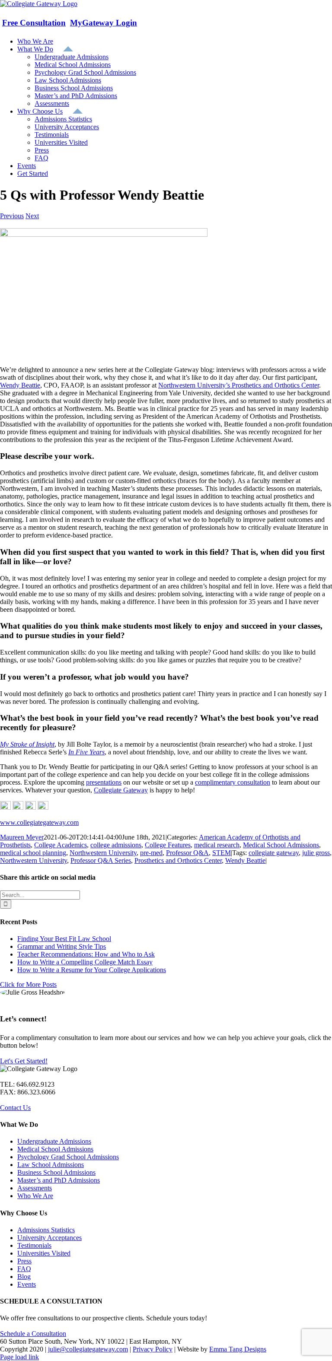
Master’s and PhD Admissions (58, 1180)
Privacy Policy (152, 1349)
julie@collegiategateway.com (88, 1349)
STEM (221, 852)
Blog (24, 1276)
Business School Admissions (56, 1172)
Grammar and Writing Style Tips (61, 946)
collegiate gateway (274, 852)
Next (32, 215)
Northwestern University (103, 852)
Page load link (19, 1357)
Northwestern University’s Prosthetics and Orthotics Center (238, 385)
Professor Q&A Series (100, 860)
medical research (216, 845)
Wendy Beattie (20, 385)
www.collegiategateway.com (39, 822)
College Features (168, 845)
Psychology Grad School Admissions (68, 1157)
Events (26, 1284)
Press (24, 1261)
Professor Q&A (187, 852)
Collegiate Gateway (121, 790)
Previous (12, 215)
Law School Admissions (50, 1164)
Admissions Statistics (46, 1230)
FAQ (24, 1268)
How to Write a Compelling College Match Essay (85, 962)
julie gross (316, 852)
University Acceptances (49, 1237)
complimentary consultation (232, 782)
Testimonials (34, 1245)
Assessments (34, 1188)
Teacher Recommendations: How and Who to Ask (86, 954)
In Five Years (86, 752)
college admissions (115, 845)
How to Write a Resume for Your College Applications (91, 969)
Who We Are (35, 1195)
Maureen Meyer (22, 837)
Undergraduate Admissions (54, 1141)
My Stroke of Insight (27, 744)
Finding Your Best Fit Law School (64, 938)
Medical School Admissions (281, 845)
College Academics (60, 845)
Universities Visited (43, 1253)
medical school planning (33, 852)
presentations (103, 782)
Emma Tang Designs (237, 1349)
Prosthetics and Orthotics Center (178, 860)
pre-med (151, 852)
